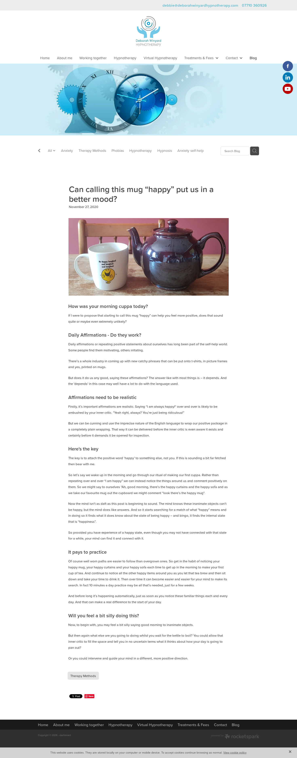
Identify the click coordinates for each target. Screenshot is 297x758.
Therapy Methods (92, 150)
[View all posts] (39, 151)
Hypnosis (164, 150)
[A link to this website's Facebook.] (288, 66)
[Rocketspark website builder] (235, 737)
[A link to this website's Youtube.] (288, 89)
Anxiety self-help (190, 150)
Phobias (118, 150)
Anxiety (67, 150)
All (50, 150)
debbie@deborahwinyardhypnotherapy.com (200, 5)
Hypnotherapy (140, 150)
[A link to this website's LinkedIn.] (288, 77)
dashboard (65, 735)
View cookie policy (234, 752)
